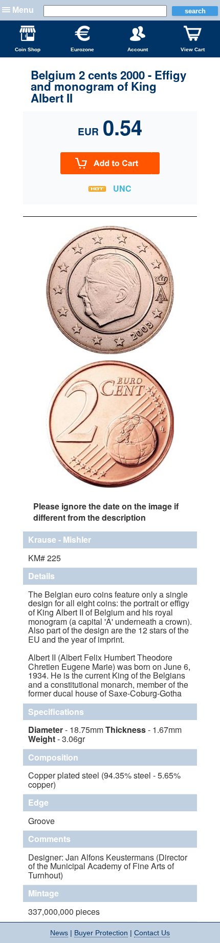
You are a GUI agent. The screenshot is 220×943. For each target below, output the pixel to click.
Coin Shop (27, 49)
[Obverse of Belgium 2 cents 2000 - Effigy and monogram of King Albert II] (110, 352)
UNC (122, 188)
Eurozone (82, 49)
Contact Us (152, 933)
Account (137, 49)
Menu (23, 10)
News (59, 933)
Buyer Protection (101, 933)
